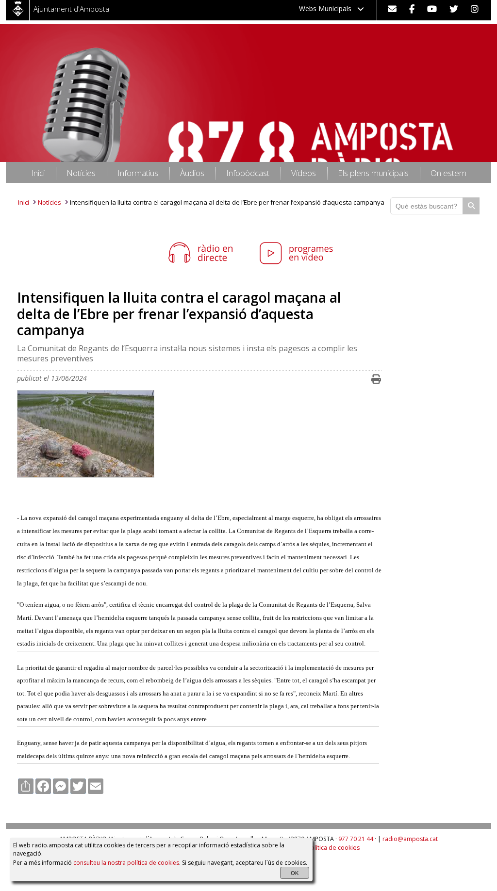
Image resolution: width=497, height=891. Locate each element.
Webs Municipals (328, 8)
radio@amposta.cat (410, 839)
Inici (23, 202)
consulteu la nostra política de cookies (126, 863)
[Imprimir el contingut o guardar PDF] (376, 379)
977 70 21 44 (355, 839)
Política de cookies (333, 847)
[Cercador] (471, 205)
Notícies (49, 202)
